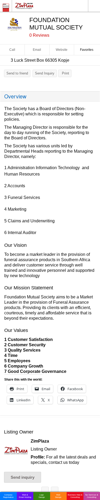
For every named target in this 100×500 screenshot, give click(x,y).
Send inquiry (22, 477)
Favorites (86, 50)
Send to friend (17, 73)
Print (65, 73)
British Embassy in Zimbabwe (54, 491)
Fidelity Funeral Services (45, 491)
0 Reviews (39, 35)
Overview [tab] (15, 96)
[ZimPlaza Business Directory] (37, 5)
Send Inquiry (44, 73)
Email (37, 50)
